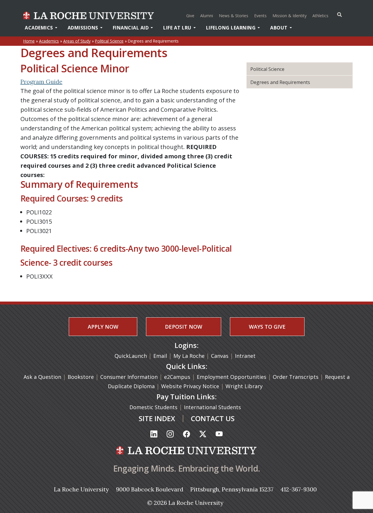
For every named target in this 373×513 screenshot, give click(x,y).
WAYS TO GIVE (267, 326)
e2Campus (177, 376)
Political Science (109, 41)
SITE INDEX (157, 418)
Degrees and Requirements (280, 82)
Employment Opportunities (231, 376)
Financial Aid (131, 27)
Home (29, 41)
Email (160, 355)
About (279, 27)
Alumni (206, 15)
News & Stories (233, 15)
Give (190, 15)
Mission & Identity (289, 15)
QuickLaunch (131, 355)
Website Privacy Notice (191, 386)
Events (260, 15)
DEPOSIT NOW (183, 326)
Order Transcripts (296, 376)
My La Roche (189, 355)
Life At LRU (177, 27)
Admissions (83, 27)
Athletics (321, 15)
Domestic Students (154, 407)
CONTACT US (213, 418)
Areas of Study (77, 41)
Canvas (219, 355)
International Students (213, 407)
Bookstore (81, 376)
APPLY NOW (103, 326)
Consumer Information (129, 376)
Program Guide (41, 81)
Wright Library (244, 386)
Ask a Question (42, 376)
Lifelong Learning (231, 27)
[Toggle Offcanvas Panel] (339, 14)
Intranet (245, 355)
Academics (39, 27)
